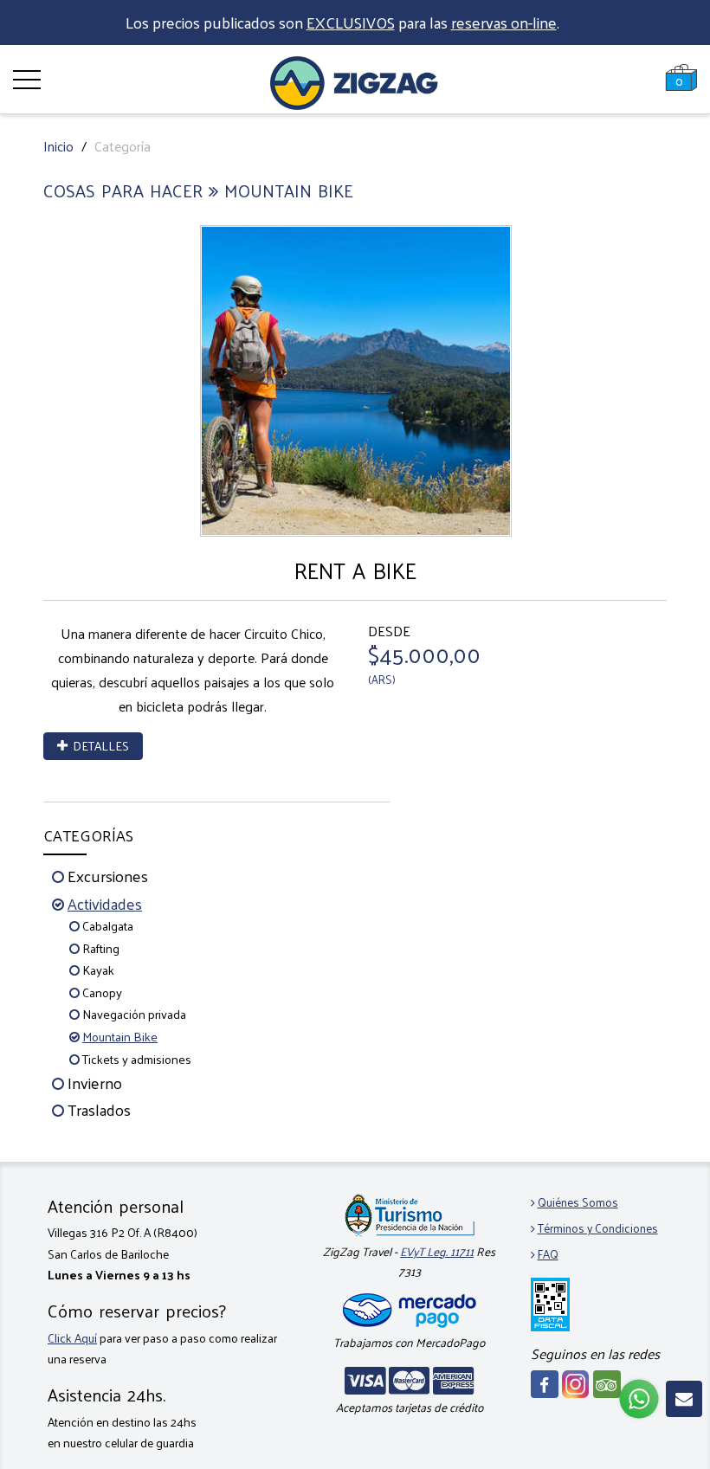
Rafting (100, 948)
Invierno (95, 1082)
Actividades (105, 903)
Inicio (58, 145)
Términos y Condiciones (598, 1228)
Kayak (98, 969)
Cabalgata (107, 925)
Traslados (99, 1109)
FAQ (548, 1254)
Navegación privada (134, 1013)
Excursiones (108, 875)
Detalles (98, 746)
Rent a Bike (355, 570)
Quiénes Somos (578, 1202)
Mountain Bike (120, 1036)
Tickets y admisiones (136, 1058)
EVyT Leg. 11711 (437, 1251)
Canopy (102, 992)
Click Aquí (72, 1338)
